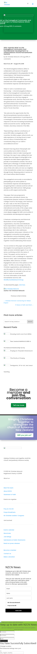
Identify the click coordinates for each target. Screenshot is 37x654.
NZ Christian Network (12, 57)
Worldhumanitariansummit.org (13, 280)
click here (22, 285)
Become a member (10, 550)
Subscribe (18, 610)
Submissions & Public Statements (14, 540)
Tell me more (18, 405)
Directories (7, 533)
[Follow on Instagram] (8, 465)
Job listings (7, 537)
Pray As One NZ (9, 509)
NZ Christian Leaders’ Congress (14, 515)
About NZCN (8, 491)
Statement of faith (10, 494)
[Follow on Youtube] (12, 465)
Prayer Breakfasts (9, 512)
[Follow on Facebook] (5, 465)
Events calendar (9, 530)
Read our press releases (12, 543)
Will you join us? (24, 435)
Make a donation (9, 557)
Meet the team (8, 488)
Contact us (7, 553)
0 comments (17, 26)
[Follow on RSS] (15, 465)
